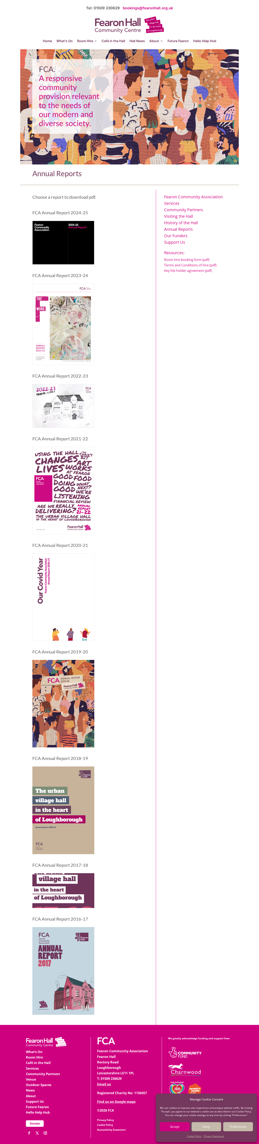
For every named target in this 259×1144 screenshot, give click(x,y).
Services (32, 1068)
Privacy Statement (214, 1136)
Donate (35, 1123)
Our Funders (176, 235)
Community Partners (183, 209)
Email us (104, 1084)
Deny (206, 1127)
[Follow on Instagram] (45, 1133)
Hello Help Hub (204, 41)
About (154, 41)
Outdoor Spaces (38, 1085)
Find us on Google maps (116, 1101)
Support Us (35, 1101)
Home (47, 41)
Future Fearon (178, 41)
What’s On (64, 41)
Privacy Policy (105, 1120)
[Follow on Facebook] (29, 1133)
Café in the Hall (113, 41)
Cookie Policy (194, 1136)
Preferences (238, 1127)
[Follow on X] (37, 1133)
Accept (174, 1127)
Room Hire (85, 41)
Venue (31, 1079)
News (30, 1090)
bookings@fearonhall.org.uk (148, 8)
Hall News (137, 41)
